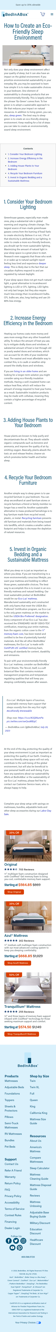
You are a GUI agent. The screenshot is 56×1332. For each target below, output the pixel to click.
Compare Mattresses (36, 1159)
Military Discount (40, 1223)
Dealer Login (12, 1228)
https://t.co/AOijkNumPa (30, 717)
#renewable (26, 710)
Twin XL (34, 1087)
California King (38, 1113)
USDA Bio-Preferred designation (30, 616)
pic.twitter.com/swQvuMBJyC (22, 721)
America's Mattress (36, 1149)
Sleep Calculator (39, 1168)
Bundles (9, 1140)
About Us (35, 1141)
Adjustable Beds (14, 1087)
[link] (15, 14)
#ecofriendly (13, 710)
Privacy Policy (13, 1196)
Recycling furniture (32, 518)
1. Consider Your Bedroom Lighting (25, 154)
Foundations (12, 1093)
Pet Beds (10, 1146)
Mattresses (11, 1081)
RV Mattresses (13, 1134)
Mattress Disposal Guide (40, 1187)
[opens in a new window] (9, 1242)
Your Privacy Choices (25, 1322)
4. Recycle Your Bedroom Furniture (25, 173)
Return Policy (13, 1183)
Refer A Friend (13, 1170)
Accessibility (12, 1202)
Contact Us (11, 1164)
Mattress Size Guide (38, 1121)
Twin (33, 1081)
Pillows (9, 1117)
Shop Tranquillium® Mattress (21, 1034)
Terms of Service (14, 1209)
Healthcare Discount (36, 1242)
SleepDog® (31, 1284)
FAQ (7, 1189)
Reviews (35, 1195)
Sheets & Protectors (11, 1108)
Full (32, 1093)
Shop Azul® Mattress (17, 963)
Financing (10, 1221)
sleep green (15, 115)
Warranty (10, 1177)
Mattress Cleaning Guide (39, 1176)
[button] (52, 14)
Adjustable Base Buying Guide (39, 1214)
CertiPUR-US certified (16, 647)
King (32, 1106)
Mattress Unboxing (36, 1204)
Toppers (9, 1100)
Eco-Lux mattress (27, 598)
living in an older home (26, 371)
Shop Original (14, 892)
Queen (34, 1100)
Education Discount (36, 1231)
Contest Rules (13, 1215)
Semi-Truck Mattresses (11, 1125)
